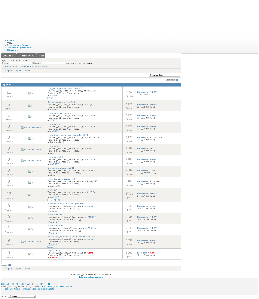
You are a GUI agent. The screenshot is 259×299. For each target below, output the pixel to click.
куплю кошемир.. (56, 225)
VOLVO (53, 120)
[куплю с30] (31, 195)
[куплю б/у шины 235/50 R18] (31, 182)
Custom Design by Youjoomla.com (57, 286)
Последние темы (26, 56)
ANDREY (54, 95)
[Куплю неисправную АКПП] (31, 171)
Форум (8, 70)
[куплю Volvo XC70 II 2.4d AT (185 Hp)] (31, 207)
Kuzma (90, 253)
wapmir (90, 206)
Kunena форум (96, 277)
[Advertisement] (55, 28)
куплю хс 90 (53, 146)
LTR (49, 284)
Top (27, 284)
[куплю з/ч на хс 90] (31, 218)
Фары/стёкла (54, 250)
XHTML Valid (18, 284)
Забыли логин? (26, 66)
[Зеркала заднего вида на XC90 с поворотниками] (31, 241)
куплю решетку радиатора (60, 113)
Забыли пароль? (10, 66)
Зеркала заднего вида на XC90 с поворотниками (71, 236)
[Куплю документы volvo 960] (31, 106)
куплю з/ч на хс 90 (56, 214)
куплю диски (54, 124)
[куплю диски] (31, 127)
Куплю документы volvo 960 (61, 102)
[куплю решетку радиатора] (31, 116)
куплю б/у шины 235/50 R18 (61, 179)
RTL (43, 284)
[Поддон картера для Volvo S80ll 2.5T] (31, 93)
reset (38, 284)
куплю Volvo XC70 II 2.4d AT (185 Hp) (66, 203)
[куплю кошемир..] (31, 229)
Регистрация (40, 66)
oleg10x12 (91, 91)
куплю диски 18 (55, 157)
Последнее (142, 92)
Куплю (27, 70)
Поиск (41, 56)
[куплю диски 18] (31, 160)
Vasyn (89, 104)
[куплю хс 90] (31, 149)
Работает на (84, 277)
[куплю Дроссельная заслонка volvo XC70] (31, 138)
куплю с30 (53, 190)
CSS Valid (5, 284)
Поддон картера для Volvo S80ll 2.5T (65, 88)
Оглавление (9, 56)
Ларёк (18, 70)
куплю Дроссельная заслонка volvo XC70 (68, 135)
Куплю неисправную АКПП (61, 168)
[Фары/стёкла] (31, 254)
